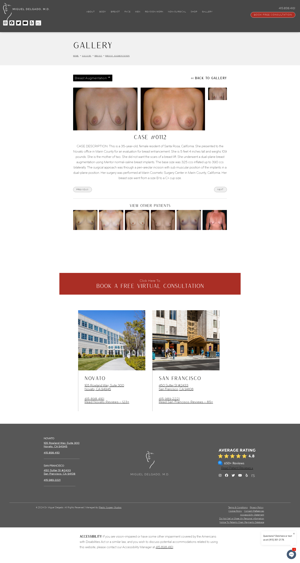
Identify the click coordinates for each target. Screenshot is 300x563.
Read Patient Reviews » (237, 468)
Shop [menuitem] (194, 11)
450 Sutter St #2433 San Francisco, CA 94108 (176, 387)
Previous (82, 189)
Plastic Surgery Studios (110, 507)
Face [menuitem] (127, 11)
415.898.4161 (94, 399)
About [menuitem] (90, 11)
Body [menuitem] (102, 11)
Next (220, 189)
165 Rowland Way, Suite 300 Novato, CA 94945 (104, 387)
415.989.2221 (169, 399)
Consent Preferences (254, 511)
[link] (52, 453)
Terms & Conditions (238, 507)
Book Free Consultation (273, 14)
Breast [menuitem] (115, 11)
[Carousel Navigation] (150, 237)
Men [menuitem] (137, 11)
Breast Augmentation (117, 56)
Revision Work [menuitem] (154, 11)
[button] (5, 22)
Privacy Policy (256, 507)
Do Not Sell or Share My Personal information (241, 518)
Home (76, 56)
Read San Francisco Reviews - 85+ (186, 402)
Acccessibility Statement (252, 515)
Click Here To (150, 284)
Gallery (86, 56)
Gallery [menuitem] (207, 11)
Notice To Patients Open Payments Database (242, 522)
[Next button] (158, 238)
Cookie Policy (235, 511)
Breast (98, 56)
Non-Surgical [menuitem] (177, 11)
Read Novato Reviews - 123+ (107, 402)
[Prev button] (141, 238)
